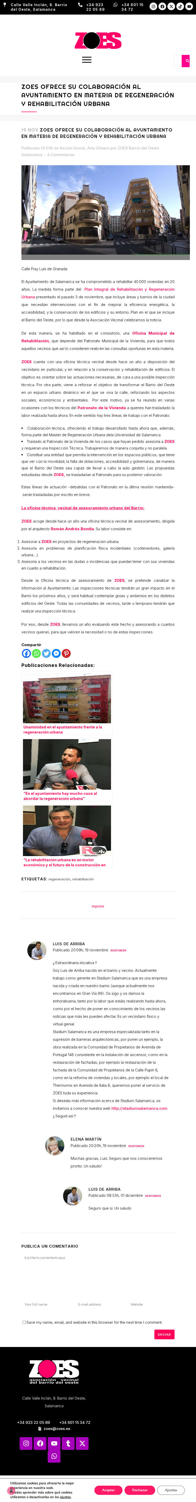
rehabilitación (83, 879)
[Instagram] (153, 6)
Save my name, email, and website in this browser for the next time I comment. (94, 1322)
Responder (118, 950)
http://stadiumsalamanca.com (139, 1108)
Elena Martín (86, 1139)
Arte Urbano (98, 148)
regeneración (59, 879)
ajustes (65, 1497)
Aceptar (108, 1490)
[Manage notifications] (11, 1491)
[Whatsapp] (36, 653)
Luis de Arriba (69, 943)
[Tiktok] (180, 6)
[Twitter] (46, 653)
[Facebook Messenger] (56, 653)
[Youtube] (189, 6)
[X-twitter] (171, 6)
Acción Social (72, 148)
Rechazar (140, 1490)
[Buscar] (187, 61)
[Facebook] (162, 6)
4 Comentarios (60, 154)
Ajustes (171, 1490)
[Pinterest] (66, 653)
